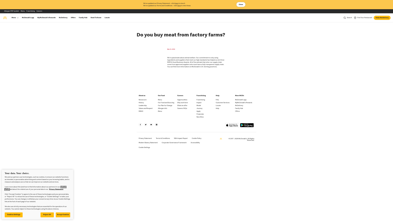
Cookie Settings (144, 147)
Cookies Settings (13, 215)
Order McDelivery (382, 18)
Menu (14, 18)
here (176, 3)
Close (241, 5)
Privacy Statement (56, 189)
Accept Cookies (63, 215)
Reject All (47, 215)
